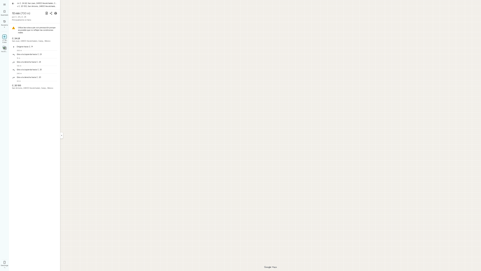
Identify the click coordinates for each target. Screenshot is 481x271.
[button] (37, 46)
